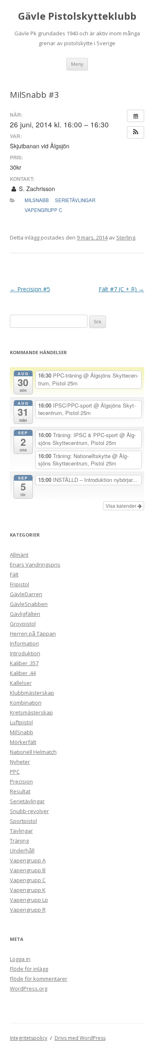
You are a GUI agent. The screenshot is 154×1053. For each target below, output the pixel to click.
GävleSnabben (29, 604)
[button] (135, 132)
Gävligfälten (25, 614)
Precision (21, 781)
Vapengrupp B (28, 870)
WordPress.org (28, 988)
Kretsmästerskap (31, 712)
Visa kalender (122, 505)
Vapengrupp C (43, 210)
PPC (15, 771)
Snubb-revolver (29, 811)
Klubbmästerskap (32, 692)
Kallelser (21, 683)
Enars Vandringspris (35, 564)
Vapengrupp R (28, 909)
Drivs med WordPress (80, 1038)
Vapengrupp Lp (29, 899)
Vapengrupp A (28, 860)
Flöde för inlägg (29, 968)
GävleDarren (26, 594)
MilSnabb (37, 200)
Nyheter (20, 761)
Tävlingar (21, 830)
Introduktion (25, 653)
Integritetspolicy (28, 1038)
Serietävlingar (75, 200)
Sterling (125, 237)
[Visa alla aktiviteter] (135, 116)
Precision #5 (30, 289)
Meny (77, 64)
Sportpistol (23, 821)
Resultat (20, 791)
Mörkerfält (23, 742)
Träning (19, 840)
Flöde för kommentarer (38, 978)
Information (24, 643)
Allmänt (19, 554)
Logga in (20, 959)
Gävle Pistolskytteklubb (77, 16)
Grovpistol (23, 623)
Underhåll (22, 850)
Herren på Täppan (33, 633)
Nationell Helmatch (33, 752)
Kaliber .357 (24, 663)
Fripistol (19, 584)
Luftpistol (21, 722)
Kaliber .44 (23, 673)
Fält (14, 574)
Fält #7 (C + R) (121, 289)
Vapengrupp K (28, 890)
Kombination (25, 702)
